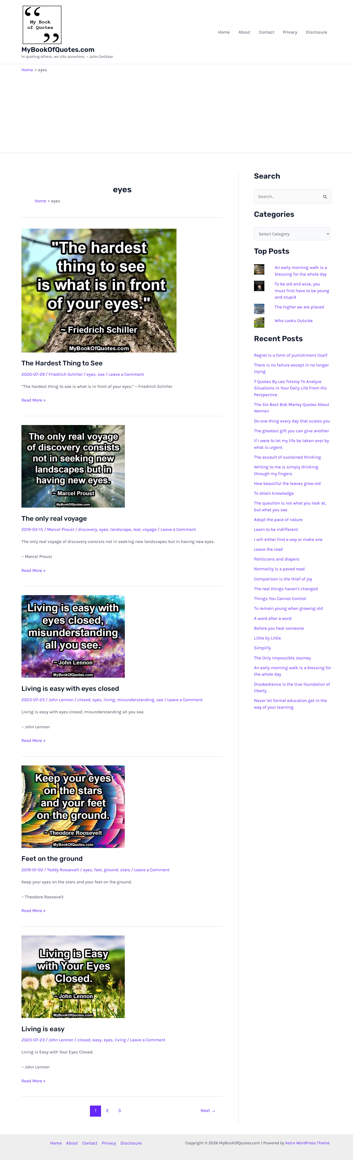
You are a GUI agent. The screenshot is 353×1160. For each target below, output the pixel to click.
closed (83, 699)
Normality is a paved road (279, 568)
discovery (87, 529)
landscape (120, 529)
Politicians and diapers (277, 559)
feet (98, 869)
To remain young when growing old (288, 608)
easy (97, 1039)
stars (125, 869)
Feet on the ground (52, 859)
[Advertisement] (176, 111)
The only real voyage (54, 519)
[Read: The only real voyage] (73, 465)
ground (111, 869)
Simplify (262, 647)
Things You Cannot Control (280, 598)
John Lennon (61, 699)
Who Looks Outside (294, 320)
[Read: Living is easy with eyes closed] (73, 635)
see (101, 374)
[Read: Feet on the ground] (73, 806)
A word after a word (272, 618)
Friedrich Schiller (66, 374)
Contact (266, 32)
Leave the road (268, 549)
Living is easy (43, 1029)
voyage (150, 529)
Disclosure (316, 32)
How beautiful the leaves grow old (287, 483)
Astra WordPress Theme (307, 1142)
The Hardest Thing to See (62, 363)
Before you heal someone (279, 628)
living (109, 699)
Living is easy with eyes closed (70, 689)
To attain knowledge (274, 493)
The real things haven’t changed (286, 588)
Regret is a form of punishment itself (290, 355)
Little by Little (267, 638)
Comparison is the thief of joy (283, 578)
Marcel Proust (60, 529)
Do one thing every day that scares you (292, 420)
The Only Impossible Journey (282, 657)
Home (224, 32)
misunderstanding (135, 699)
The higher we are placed (299, 306)
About (244, 32)
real (137, 529)
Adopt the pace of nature (278, 519)
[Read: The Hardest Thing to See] (99, 290)
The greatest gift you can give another (291, 430)
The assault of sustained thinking (287, 457)
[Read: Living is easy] (73, 976)
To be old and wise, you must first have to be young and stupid (302, 290)
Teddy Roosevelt (63, 869)
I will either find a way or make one (288, 539)
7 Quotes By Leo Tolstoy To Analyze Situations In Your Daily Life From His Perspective (290, 388)
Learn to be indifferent (276, 529)
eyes (91, 374)
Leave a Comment (126, 374)
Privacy (290, 32)
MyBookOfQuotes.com (58, 50)
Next (208, 1110)
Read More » (33, 400)
